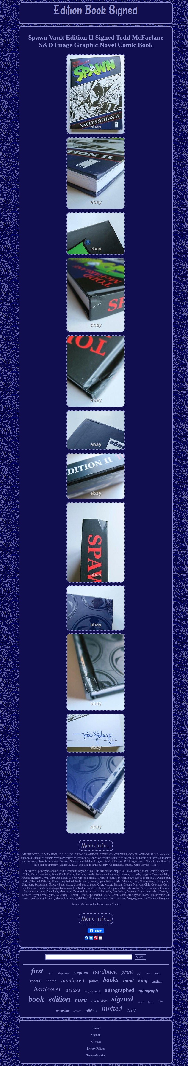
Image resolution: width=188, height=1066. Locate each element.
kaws (150, 1002)
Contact (96, 1041)
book (36, 999)
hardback (105, 971)
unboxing (62, 1010)
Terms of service (95, 1055)
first (37, 971)
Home (95, 1028)
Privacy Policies (96, 1048)
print (127, 971)
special (35, 981)
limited (112, 1008)
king (142, 980)
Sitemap (96, 1034)
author (157, 981)
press (148, 973)
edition (59, 999)
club (50, 973)
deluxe (73, 990)
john (160, 1001)
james (94, 981)
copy (158, 973)
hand (128, 980)
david (131, 1010)
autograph (148, 990)
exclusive (99, 1000)
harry (141, 1002)
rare (81, 999)
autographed (119, 990)
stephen (81, 972)
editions (91, 1010)
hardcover (47, 988)
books (111, 979)
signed (122, 998)
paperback (92, 991)
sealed (51, 981)
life (138, 974)
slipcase (63, 973)
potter (77, 1010)
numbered (72, 980)
